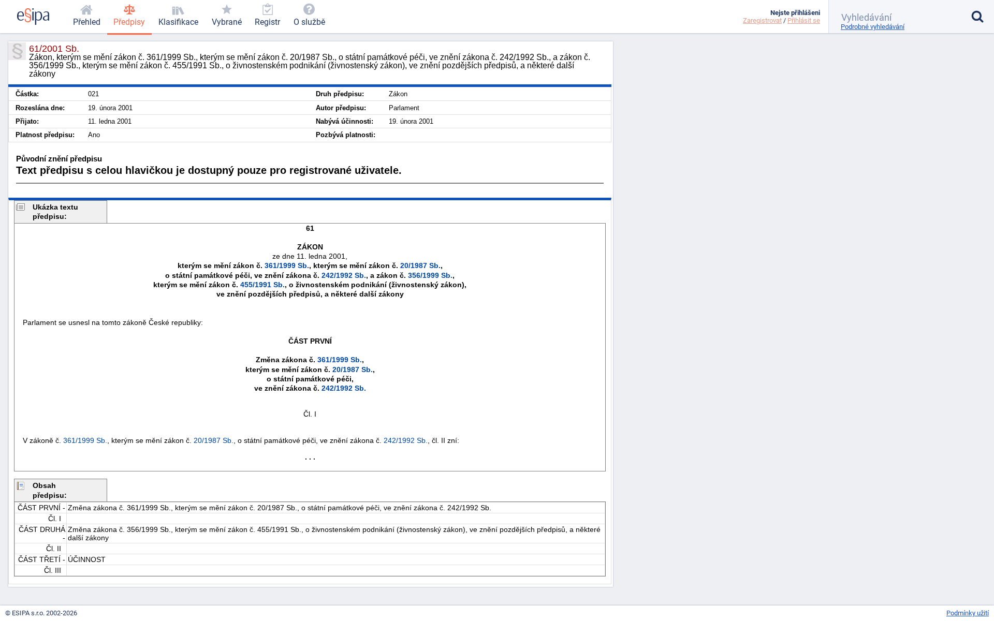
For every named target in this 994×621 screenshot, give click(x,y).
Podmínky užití (967, 613)
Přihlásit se (803, 20)
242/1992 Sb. (343, 275)
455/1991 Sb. (262, 284)
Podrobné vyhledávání (872, 27)
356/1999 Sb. (430, 275)
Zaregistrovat (762, 20)
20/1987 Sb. (420, 265)
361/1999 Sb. (287, 265)
